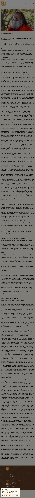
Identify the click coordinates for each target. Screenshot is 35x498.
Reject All (3, 495)
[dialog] (10, 492)
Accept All (8, 495)
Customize (16, 495)
